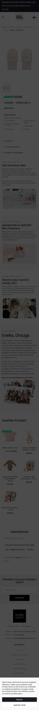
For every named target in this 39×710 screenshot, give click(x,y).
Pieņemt (19, 700)
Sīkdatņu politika (28, 691)
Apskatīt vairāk (19, 705)
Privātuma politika (11, 694)
